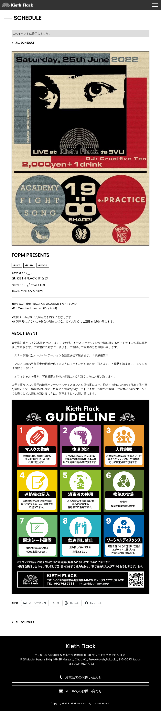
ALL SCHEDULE (25, 43)
